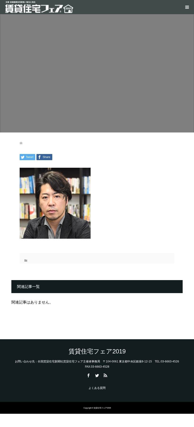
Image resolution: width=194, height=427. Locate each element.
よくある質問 (97, 388)
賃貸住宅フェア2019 (97, 351)
